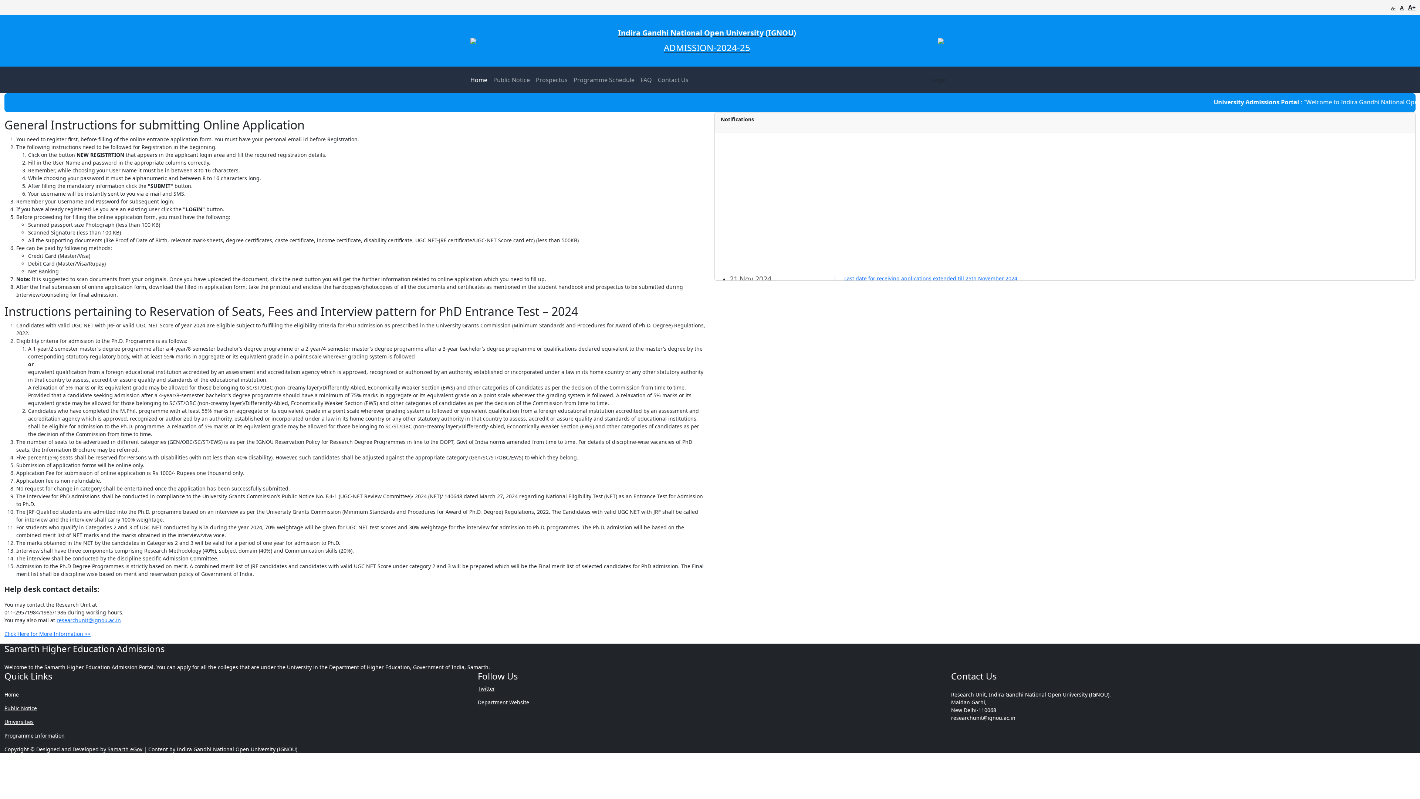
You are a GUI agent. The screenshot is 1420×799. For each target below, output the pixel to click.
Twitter (486, 688)
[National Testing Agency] (941, 41)
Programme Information (34, 735)
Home (478, 80)
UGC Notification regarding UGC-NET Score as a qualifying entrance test (933, 266)
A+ (1412, 7)
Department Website (503, 702)
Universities (19, 721)
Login (939, 80)
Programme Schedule (604, 80)
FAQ (646, 80)
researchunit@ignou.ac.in (89, 620)
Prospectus (552, 80)
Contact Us (673, 80)
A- (1393, 8)
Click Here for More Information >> (47, 633)
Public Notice (511, 80)
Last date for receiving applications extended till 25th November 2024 (930, 242)
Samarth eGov (125, 749)
